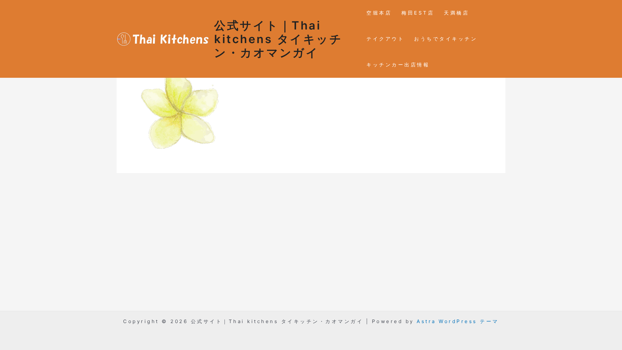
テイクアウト (385, 39)
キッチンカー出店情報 (398, 65)
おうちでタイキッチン (445, 39)
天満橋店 (456, 13)
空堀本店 (379, 13)
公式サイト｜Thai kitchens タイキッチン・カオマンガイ (278, 38)
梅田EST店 (417, 13)
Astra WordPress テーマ (458, 321)
